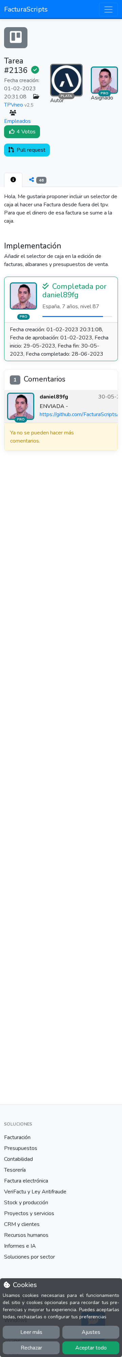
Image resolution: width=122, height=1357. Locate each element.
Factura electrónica (26, 1181)
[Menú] (108, 9)
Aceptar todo (91, 1348)
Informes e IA (20, 1246)
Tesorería (15, 1170)
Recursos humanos (26, 1235)
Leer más (31, 1332)
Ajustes (91, 1332)
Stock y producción (26, 1202)
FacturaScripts (26, 9)
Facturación (17, 1137)
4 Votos (25, 131)
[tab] (13, 180)
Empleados (17, 121)
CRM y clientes (22, 1224)
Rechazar (31, 1348)
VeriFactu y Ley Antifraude (35, 1191)
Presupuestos (20, 1148)
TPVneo (13, 105)
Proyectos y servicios (29, 1213)
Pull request (30, 150)
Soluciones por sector (29, 1257)
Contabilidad (18, 1159)
